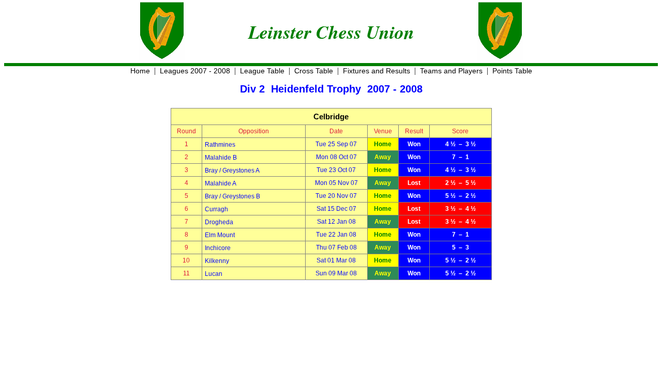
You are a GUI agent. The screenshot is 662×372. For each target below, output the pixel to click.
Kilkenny (217, 261)
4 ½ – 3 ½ (460, 144)
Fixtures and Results (376, 71)
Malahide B (221, 157)
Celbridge (331, 116)
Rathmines (220, 144)
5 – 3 (460, 247)
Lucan (213, 273)
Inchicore (218, 248)
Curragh (216, 209)
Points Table (512, 71)
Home (140, 71)
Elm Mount (220, 235)
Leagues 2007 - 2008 (195, 71)
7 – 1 (460, 157)
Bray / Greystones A (232, 170)
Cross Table (313, 71)
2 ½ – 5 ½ (460, 183)
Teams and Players (451, 71)
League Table (262, 71)
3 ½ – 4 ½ (460, 208)
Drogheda (219, 222)
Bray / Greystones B (232, 196)
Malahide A (220, 183)
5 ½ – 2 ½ (460, 195)
